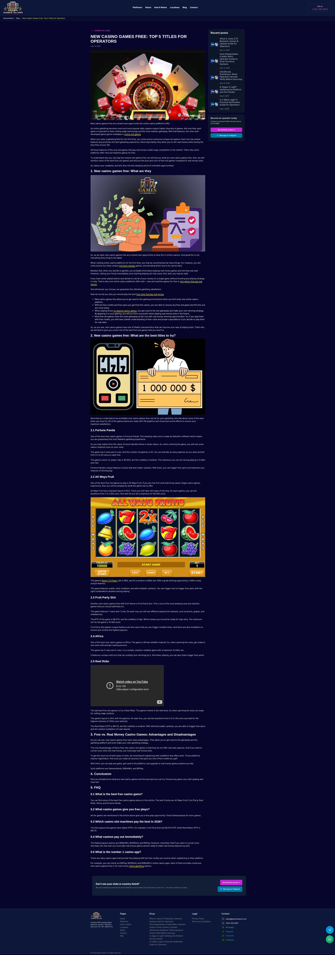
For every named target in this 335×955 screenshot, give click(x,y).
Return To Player (110, 580)
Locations (174, 7)
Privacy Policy (198, 918)
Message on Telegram (227, 135)
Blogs (152, 913)
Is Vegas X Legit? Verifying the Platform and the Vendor (166, 937)
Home (122, 918)
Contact (194, 7)
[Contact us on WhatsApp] (330, 939)
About (148, 7)
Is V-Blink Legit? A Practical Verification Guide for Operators (166, 943)
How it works (125, 924)
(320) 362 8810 (320, 9)
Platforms (137, 7)
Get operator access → (226, 130)
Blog (185, 7)
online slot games (132, 134)
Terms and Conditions (201, 921)
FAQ (122, 936)
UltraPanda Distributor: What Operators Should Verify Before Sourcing (166, 931)
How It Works (160, 7)
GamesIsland (8, 18)
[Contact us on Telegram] (330, 930)
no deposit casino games (125, 310)
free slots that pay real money (150, 294)
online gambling (136, 866)
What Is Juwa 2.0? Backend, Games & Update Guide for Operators (165, 920)
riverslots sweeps (127, 265)
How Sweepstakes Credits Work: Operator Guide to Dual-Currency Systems (167, 925)
